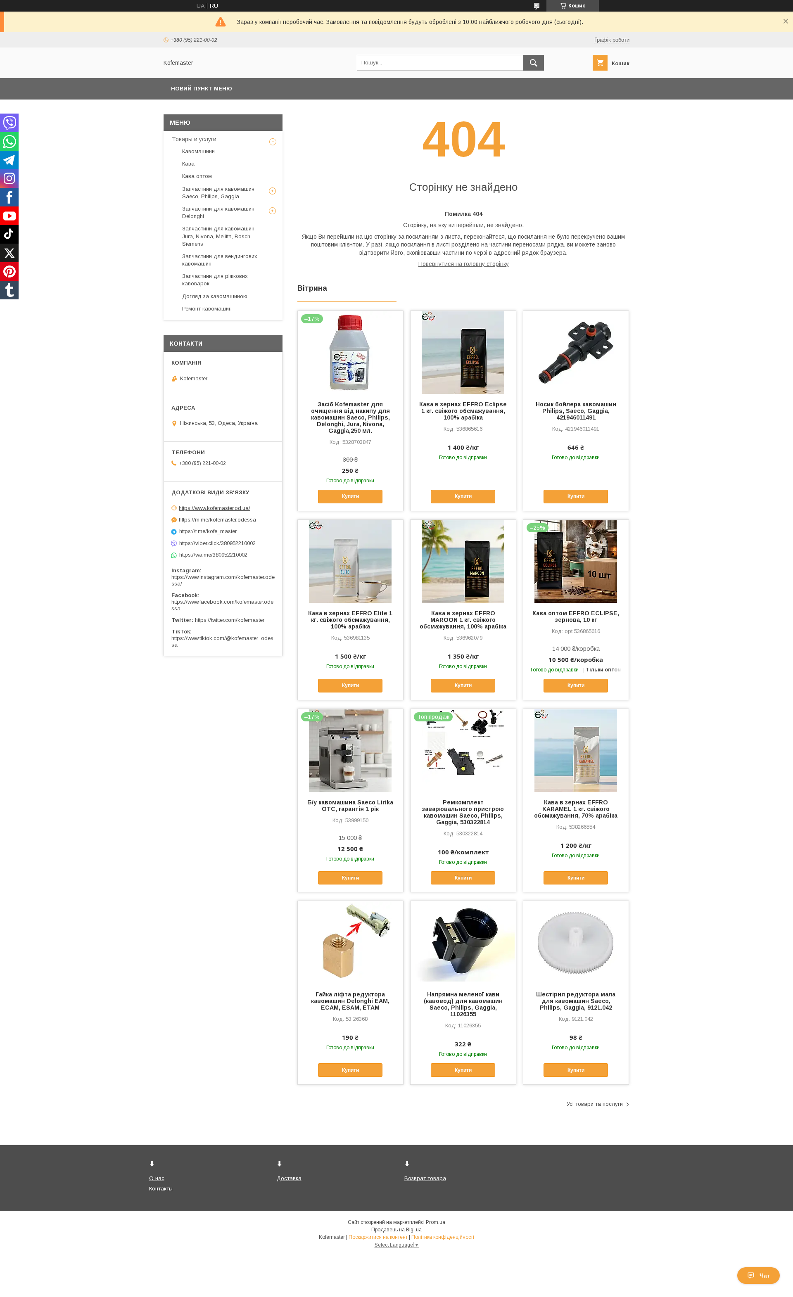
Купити (350, 496)
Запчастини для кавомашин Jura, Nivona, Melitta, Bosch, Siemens (218, 236)
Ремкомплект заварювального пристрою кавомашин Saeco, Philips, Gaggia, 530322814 (463, 812)
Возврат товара (425, 1178)
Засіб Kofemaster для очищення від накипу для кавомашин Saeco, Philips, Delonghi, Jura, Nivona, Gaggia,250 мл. (350, 417)
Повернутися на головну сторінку (463, 264)
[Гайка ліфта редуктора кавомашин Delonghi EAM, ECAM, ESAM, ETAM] (350, 942)
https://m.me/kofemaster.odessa (217, 520)
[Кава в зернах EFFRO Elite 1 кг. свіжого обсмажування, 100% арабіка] (350, 561)
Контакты (161, 1189)
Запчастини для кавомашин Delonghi (218, 212)
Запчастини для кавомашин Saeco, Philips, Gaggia (218, 192)
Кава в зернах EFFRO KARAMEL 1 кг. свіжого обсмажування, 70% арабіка (575, 809)
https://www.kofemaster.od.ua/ (214, 508)
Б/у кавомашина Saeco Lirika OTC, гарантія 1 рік (350, 805)
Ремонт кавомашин (207, 309)
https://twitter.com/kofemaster (229, 620)
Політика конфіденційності (442, 1237)
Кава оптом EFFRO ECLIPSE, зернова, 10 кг (575, 616)
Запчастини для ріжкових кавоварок (215, 280)
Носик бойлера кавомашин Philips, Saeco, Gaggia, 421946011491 (576, 411)
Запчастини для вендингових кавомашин (219, 260)
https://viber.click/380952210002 (217, 543)
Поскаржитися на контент (378, 1237)
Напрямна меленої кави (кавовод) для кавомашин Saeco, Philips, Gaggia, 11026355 (463, 1004)
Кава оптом (197, 176)
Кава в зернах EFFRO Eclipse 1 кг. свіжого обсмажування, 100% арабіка (463, 411)
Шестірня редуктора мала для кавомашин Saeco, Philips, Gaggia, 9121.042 (575, 1001)
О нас (156, 1178)
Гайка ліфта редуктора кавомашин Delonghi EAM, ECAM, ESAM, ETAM (350, 1001)
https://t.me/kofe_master (208, 531)
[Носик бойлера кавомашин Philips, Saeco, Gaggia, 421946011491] (576, 352)
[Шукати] (533, 63)
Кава (188, 164)
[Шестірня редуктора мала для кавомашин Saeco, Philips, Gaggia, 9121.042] (576, 942)
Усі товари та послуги (595, 1104)
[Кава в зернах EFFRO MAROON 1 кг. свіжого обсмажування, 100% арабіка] (463, 561)
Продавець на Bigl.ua (396, 1230)
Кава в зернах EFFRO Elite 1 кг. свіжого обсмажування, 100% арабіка (350, 620)
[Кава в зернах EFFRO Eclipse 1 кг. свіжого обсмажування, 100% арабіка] (463, 352)
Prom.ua (435, 1222)
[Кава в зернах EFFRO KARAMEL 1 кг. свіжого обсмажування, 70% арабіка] (576, 750)
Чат (765, 1275)
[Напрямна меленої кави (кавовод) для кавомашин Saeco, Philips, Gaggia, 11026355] (463, 942)
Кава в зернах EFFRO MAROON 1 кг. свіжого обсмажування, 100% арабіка (463, 620)
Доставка (289, 1178)
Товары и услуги (194, 139)
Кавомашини (198, 151)
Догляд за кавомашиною (214, 296)
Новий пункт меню (201, 88)
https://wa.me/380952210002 (213, 555)
